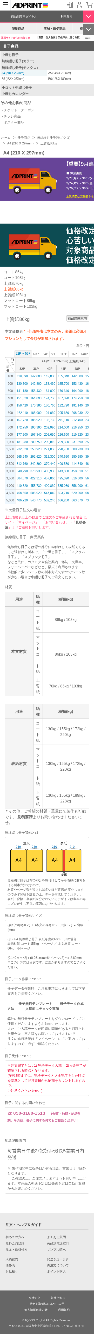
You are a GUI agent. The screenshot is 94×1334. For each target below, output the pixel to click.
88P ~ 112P (59, 354)
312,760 (22, 464)
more (87, 38)
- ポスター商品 (13, 122)
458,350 (22, 493)
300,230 (77, 449)
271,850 (49, 449)
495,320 (63, 478)
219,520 (77, 434)
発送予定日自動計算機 (68, 1183)
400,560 (63, 464)
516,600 (77, 478)
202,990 (49, 427)
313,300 (49, 456)
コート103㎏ (15, 278)
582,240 (49, 500)
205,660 (63, 413)
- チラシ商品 (11, 116)
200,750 (35, 442)
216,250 (77, 427)
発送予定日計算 (58, 1259)
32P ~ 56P (23, 353)
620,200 (77, 493)
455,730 (35, 486)
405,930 (49, 471)
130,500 (22, 383)
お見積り (12, 1271)
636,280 (63, 500)
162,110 (22, 413)
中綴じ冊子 (10, 55)
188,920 (35, 420)
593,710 (63, 493)
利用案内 (66, 16)
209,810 (49, 442)
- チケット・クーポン (18, 110)
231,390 (77, 442)
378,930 (35, 471)
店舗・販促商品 (55, 28)
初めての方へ (15, 1237)
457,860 (49, 478)
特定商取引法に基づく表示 (47, 1304)
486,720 (22, 500)
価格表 (10, 1265)
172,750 (22, 427)
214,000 (63, 427)
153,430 (49, 383)
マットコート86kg (19, 301)
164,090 (49, 391)
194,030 (49, 413)
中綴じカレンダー (15, 94)
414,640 (77, 464)
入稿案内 (12, 1259)
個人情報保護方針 (35, 1310)
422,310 (35, 478)
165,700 (63, 383)
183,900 (35, 413)
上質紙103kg (15, 295)
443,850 (63, 471)
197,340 (35, 434)
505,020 (35, 493)
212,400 (77, 420)
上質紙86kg (14, 289)
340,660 (63, 456)
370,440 (49, 464)
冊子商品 (11, 46)
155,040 (63, 376)
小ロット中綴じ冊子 (17, 87)
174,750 (49, 398)
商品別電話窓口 (58, 1243)
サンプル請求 (56, 1249)
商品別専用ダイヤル (24, 16)
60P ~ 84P (40, 354)
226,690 (63, 434)
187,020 (63, 398)
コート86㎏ (13, 272)
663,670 (77, 500)
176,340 (63, 391)
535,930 (63, 486)
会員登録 (79, 5)
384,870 (22, 478)
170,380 (35, 405)
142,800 (35, 376)
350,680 (77, 456)
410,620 (22, 486)
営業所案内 (58, 1298)
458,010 (77, 471)
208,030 (77, 413)
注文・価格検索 (16, 1249)
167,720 (22, 420)
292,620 (35, 456)
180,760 (49, 405)
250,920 (35, 449)
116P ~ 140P (79, 354)
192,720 (63, 405)
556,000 (77, 486)
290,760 (63, 449)
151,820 (22, 398)
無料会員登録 (15, 1243)
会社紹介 (34, 1298)
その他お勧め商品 (15, 103)
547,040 (49, 493)
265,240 (22, 456)
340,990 (22, 471)
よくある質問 (56, 1237)
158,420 (22, 405)
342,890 (35, 464)
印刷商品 (18, 28)
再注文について (58, 1265)
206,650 (49, 434)
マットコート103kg (20, 306)
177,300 (22, 434)
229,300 (63, 442)
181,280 (22, 442)
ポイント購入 (56, 1271)
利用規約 (64, 1310)
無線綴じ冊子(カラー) (18, 61)
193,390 (35, 427)
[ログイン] (70, 5)
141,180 (22, 391)
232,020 (22, 449)
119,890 (22, 376)
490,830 (49, 486)
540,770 (35, 500)
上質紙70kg (14, 283)
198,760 (49, 420)
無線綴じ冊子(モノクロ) (20, 68)
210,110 (63, 420)
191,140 (77, 405)
